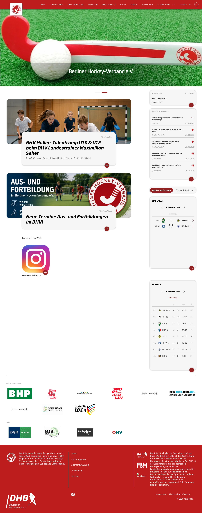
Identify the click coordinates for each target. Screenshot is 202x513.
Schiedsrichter (108, 5)
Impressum (161, 493)
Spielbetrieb (147, 5)
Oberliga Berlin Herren (184, 190)
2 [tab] (103, 93)
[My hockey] (196, 4)
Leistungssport (56, 5)
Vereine (123, 5)
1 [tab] (96, 93)
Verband (134, 5)
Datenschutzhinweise (179, 493)
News (43, 5)
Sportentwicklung (76, 5)
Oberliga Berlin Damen (161, 190)
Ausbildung (93, 5)
